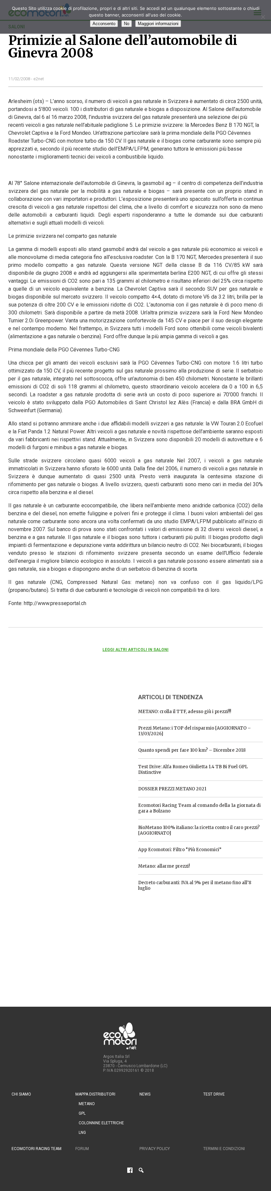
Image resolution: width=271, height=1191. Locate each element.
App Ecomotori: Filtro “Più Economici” (179, 849)
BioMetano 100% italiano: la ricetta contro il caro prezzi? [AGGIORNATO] (199, 830)
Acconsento (104, 23)
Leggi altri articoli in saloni (135, 649)
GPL (82, 1113)
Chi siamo (21, 1094)
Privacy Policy (154, 1148)
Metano (87, 1103)
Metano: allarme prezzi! (164, 866)
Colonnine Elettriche (101, 1123)
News (144, 1094)
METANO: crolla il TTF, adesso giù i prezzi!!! (184, 711)
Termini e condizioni (224, 1148)
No (126, 23)
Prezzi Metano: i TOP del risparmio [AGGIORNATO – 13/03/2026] (194, 731)
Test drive (214, 1094)
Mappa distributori (95, 1094)
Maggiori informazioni (158, 23)
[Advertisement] (57, 729)
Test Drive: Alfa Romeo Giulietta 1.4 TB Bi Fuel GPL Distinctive (193, 769)
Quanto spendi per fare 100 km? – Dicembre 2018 (192, 750)
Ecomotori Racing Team (36, 1148)
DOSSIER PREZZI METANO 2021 (172, 789)
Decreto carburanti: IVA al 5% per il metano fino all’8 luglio (194, 885)
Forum (82, 1148)
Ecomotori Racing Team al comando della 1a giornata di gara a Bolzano (199, 808)
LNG (82, 1132)
